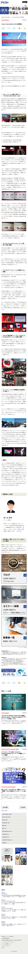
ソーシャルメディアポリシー (8, 942)
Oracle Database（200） (7, 814)
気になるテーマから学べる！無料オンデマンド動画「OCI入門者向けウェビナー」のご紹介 (13, 791)
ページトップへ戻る (23, 647)
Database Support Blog (5, 17)
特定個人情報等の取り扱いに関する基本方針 (11, 940)
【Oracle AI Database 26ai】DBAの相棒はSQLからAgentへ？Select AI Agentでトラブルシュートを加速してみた (13, 717)
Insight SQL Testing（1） (7, 839)
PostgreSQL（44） (6, 822)
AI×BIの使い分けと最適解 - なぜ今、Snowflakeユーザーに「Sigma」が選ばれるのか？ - (13, 923)
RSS (3, 947)
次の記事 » (23, 807)
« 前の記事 (5, 807)
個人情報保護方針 (6, 938)
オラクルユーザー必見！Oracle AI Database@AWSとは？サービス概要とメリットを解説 (13, 753)
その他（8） (4, 842)
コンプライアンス (6, 945)
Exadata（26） (5, 819)
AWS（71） (4, 828)
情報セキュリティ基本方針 (8, 936)
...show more (19, 531)
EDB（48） (4, 825)
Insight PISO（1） (6, 837)
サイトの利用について (7, 943)
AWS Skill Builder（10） (7, 831)
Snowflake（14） (5, 834)
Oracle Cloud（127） (6, 817)
